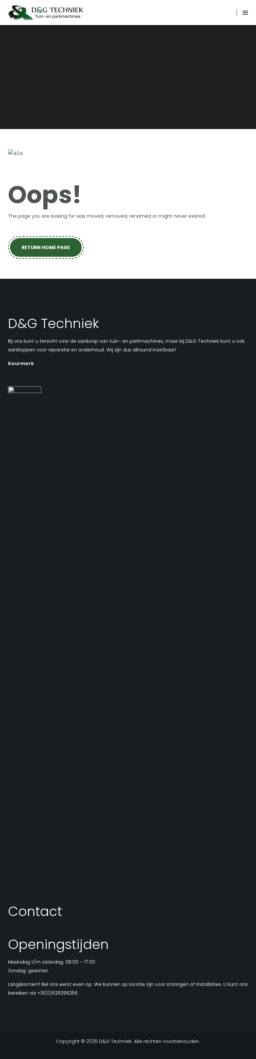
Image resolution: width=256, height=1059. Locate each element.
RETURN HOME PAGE (46, 247)
